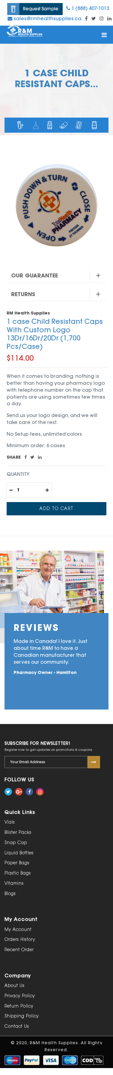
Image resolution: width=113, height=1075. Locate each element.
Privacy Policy (20, 995)
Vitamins (14, 883)
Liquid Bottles (19, 852)
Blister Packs (18, 832)
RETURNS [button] (23, 294)
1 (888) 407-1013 (89, 8)
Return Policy (19, 1006)
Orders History (20, 939)
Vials (10, 822)
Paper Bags (17, 862)
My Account (18, 929)
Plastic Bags (18, 873)
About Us (15, 985)
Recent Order (19, 949)
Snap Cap (16, 842)
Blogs (10, 893)
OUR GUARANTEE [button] (34, 275)
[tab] (56, 276)
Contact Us (17, 1026)
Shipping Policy (22, 1016)
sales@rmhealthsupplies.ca (46, 18)
